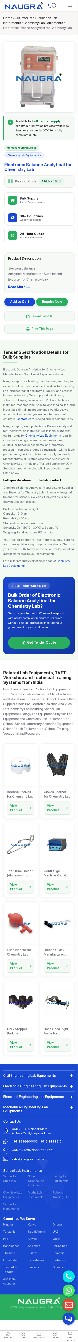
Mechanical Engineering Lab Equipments (25, 1109)
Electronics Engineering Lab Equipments (35, 1086)
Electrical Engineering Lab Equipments (33, 1097)
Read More (16, 287)
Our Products (24, 18)
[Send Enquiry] (69, 1305)
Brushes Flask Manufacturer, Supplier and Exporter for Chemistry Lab (54, 952)
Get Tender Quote (41, 642)
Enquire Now (52, 302)
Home (7, 18)
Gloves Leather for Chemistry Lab (57, 794)
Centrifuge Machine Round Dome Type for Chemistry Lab (55, 873)
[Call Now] (69, 1276)
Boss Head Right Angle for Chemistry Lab (56, 1031)
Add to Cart (19, 302)
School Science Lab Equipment (36, 1180)
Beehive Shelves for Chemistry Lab (20, 794)
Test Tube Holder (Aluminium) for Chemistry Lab (20, 873)
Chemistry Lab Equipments (43, 23)
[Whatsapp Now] (69, 1291)
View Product (16, 808)
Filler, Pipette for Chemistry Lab (19, 952)
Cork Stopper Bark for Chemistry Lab (17, 1031)
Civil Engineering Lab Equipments (29, 1076)
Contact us (24, 419)
